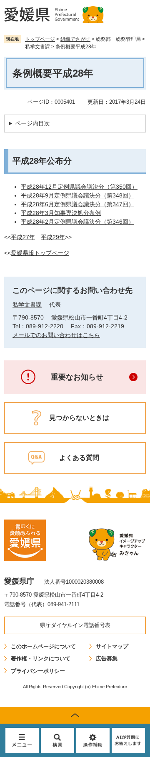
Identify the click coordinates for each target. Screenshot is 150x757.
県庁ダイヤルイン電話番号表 (75, 625)
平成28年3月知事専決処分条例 (61, 213)
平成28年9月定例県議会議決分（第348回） (77, 195)
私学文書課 (37, 47)
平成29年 (53, 237)
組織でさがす (75, 39)
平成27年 (23, 237)
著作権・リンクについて (40, 658)
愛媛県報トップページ (40, 253)
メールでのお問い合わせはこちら (56, 335)
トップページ (40, 39)
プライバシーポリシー (38, 671)
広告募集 (107, 658)
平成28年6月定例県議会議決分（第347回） (77, 204)
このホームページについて (43, 646)
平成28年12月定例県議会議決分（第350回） (79, 186)
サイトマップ (112, 646)
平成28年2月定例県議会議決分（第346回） (77, 221)
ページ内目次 (32, 123)
